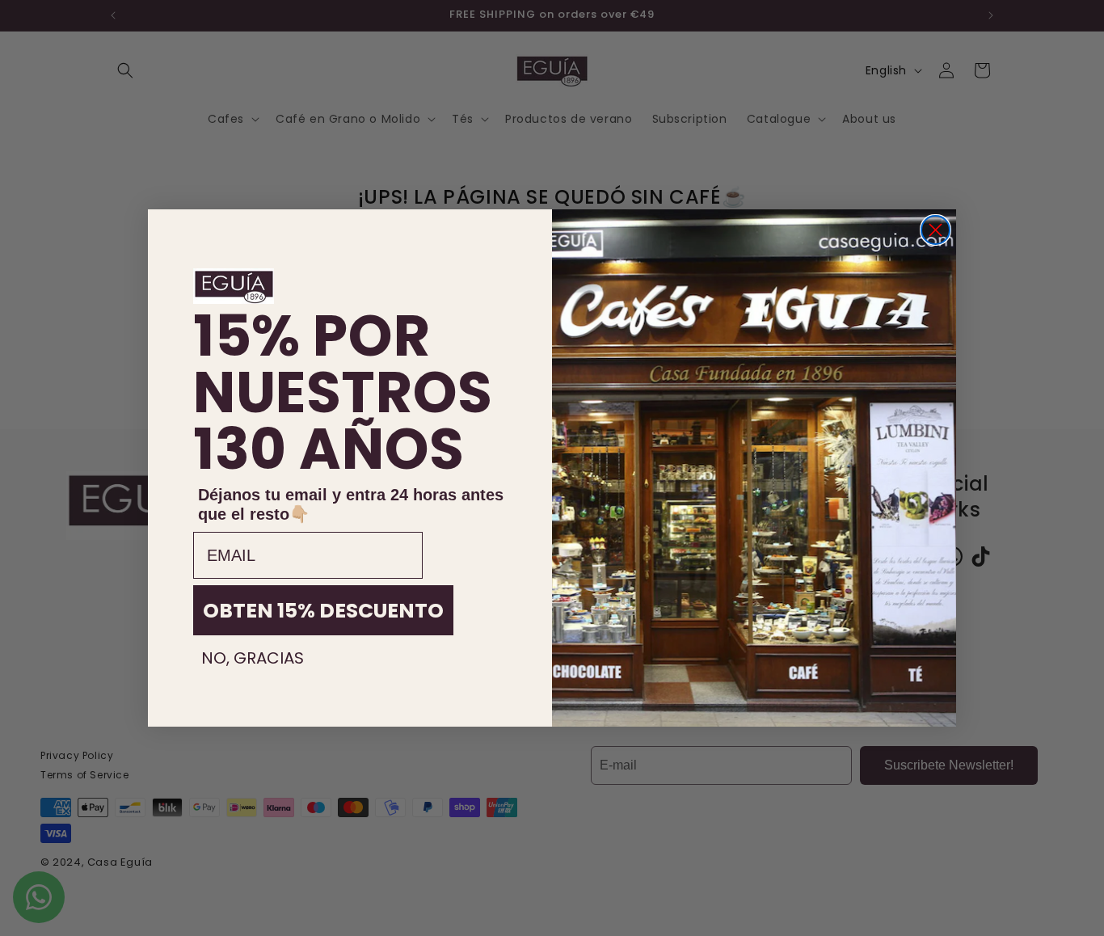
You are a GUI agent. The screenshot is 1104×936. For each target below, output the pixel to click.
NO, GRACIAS (252, 658)
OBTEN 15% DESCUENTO (323, 611)
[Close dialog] (935, 230)
